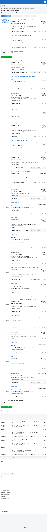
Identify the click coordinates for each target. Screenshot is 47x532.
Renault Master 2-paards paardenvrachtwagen (21, 35)
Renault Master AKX (15, 315)
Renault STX (13, 356)
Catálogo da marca (4, 498)
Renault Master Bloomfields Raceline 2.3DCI (20, 171)
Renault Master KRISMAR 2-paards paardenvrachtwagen (23, 76)
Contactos (3, 471)
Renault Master (14, 109)
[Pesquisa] (45, 5)
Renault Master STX (15, 202)
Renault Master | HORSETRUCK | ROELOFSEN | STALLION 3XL (24, 267)
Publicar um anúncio (6, 57)
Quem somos (4, 467)
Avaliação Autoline (4, 496)
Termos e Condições (5, 490)
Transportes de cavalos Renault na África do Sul (9, 457)
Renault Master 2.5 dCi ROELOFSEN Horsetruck (21, 187)
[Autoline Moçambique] (7, 2)
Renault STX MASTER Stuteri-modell (19, 140)
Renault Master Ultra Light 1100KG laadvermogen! (22, 19)
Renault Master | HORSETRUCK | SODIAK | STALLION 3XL (23, 299)
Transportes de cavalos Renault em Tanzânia (26, 457)
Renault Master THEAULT (16, 60)
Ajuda (2, 469)
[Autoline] (1, 8)
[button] (45, 2)
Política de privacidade (5, 492)
